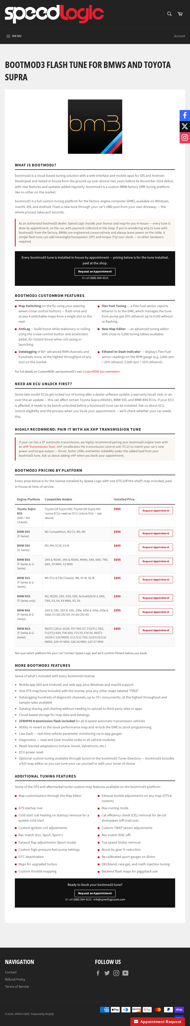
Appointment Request (159, 1022)
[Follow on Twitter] (185, 126)
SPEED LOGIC (22, 1014)
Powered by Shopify (42, 1014)
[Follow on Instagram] (185, 137)
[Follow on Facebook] (185, 115)
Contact (11, 972)
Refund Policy (15, 979)
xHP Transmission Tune (39, 446)
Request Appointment (155, 511)
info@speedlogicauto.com (109, 899)
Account (179, 36)
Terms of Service (17, 986)
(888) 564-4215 (99, 278)
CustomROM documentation (101, 371)
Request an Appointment (95, 271)
